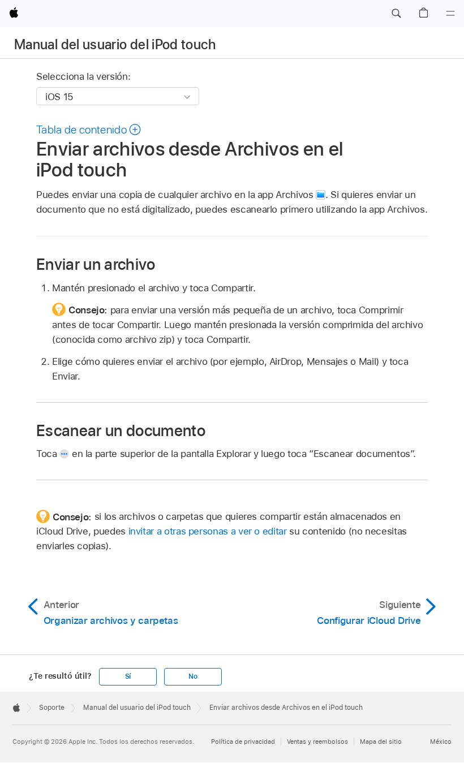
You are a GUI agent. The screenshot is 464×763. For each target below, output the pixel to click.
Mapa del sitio (381, 741)
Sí (128, 676)
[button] (396, 13)
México (441, 741)
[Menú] (450, 13)
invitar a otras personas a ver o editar (207, 531)
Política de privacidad (243, 741)
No (192, 676)
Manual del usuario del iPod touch (115, 44)
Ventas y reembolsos (317, 741)
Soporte (52, 708)
